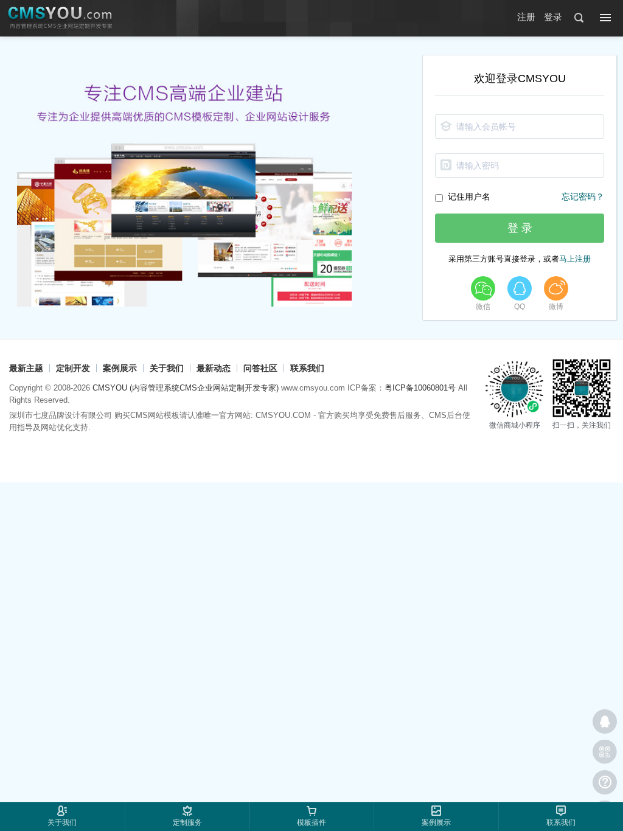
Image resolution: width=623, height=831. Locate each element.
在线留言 (605, 782)
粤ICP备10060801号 (420, 387)
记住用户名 (469, 196)
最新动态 (214, 368)
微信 (483, 306)
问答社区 (260, 368)
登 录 (519, 228)
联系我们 (307, 368)
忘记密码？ (583, 196)
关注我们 (605, 752)
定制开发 (73, 368)
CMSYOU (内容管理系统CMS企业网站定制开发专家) (185, 387)
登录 (553, 17)
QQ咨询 (605, 721)
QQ (519, 306)
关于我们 (167, 368)
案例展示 (120, 368)
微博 (556, 306)
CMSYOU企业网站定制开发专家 (61, 18)
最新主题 (26, 368)
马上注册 (575, 258)
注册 (526, 17)
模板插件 (311, 822)
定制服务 (187, 822)
